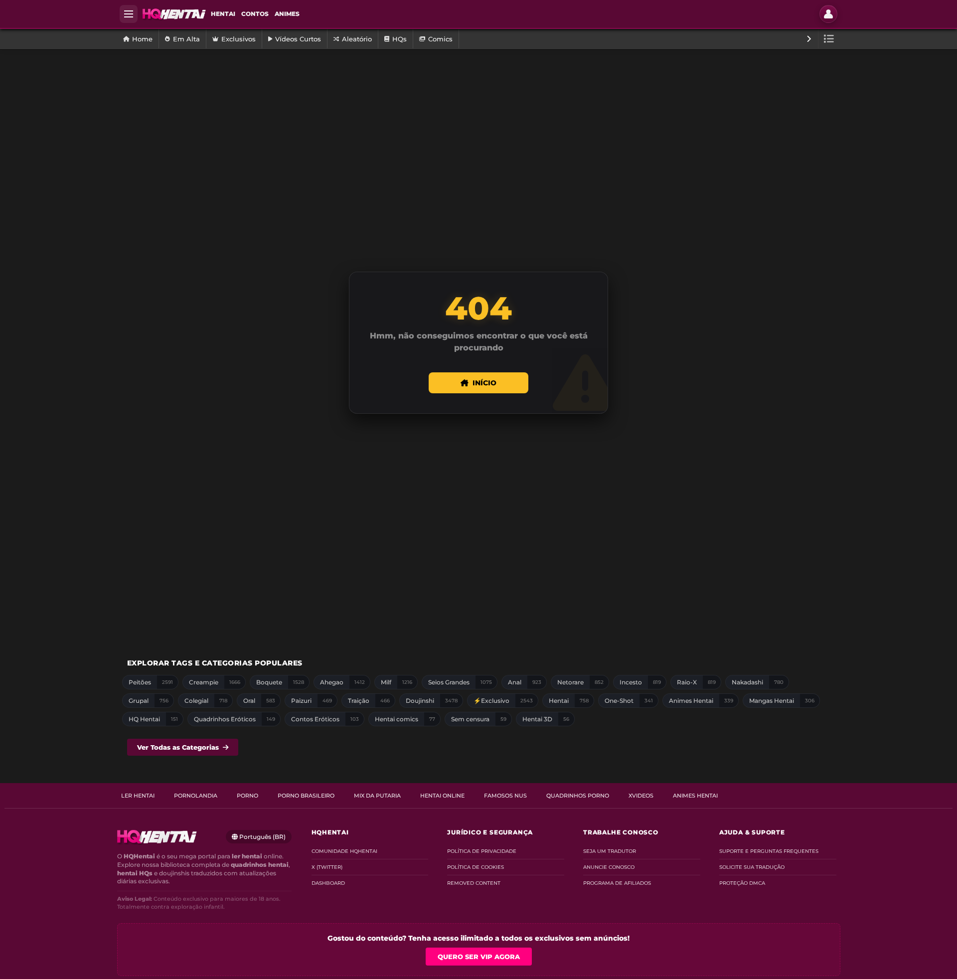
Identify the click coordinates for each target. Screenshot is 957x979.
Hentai (223, 13)
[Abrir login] (828, 14)
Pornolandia (195, 795)
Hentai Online (442, 795)
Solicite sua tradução (752, 867)
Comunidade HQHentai (344, 851)
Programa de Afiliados (617, 883)
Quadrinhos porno (577, 795)
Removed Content (473, 883)
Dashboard (328, 883)
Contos (255, 13)
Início (484, 382)
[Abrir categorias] (829, 38)
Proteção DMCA (742, 883)
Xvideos (641, 795)
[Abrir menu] (129, 14)
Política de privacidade (481, 851)
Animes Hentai (695, 795)
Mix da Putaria (377, 795)
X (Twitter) (327, 867)
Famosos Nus (505, 795)
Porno (247, 795)
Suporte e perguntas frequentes (768, 851)
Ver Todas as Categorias (178, 747)
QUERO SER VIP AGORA (479, 957)
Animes (287, 13)
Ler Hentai (138, 795)
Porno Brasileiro (306, 795)
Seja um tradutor (609, 851)
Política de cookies (475, 867)
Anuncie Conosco (609, 867)
